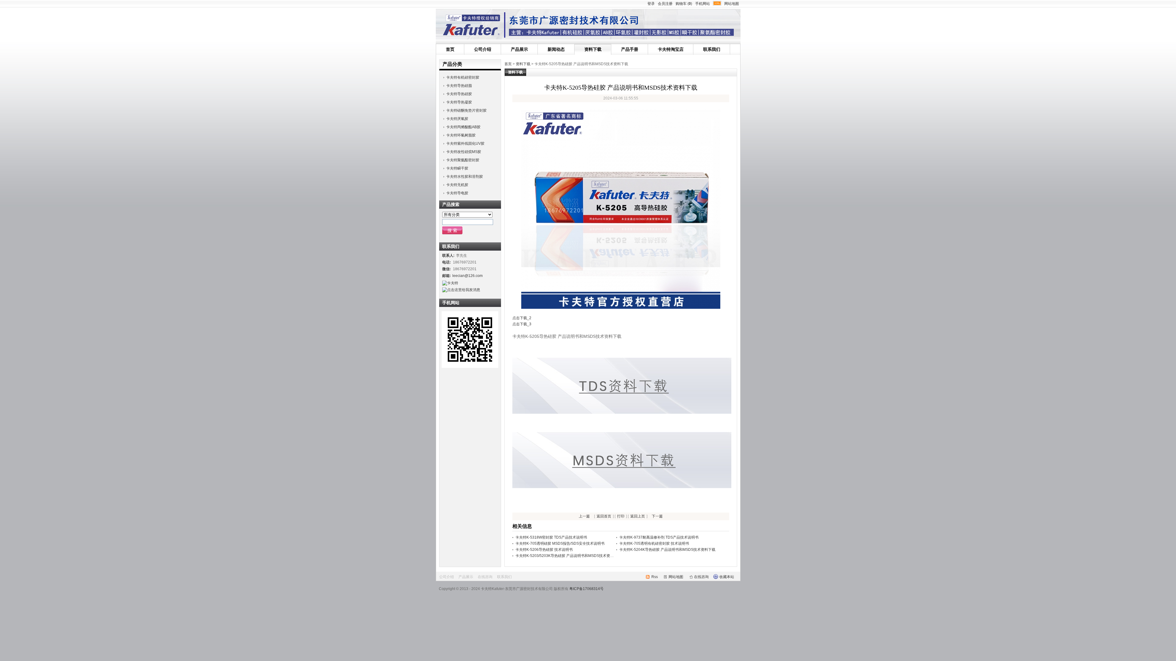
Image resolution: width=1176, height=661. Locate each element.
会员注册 (665, 4)
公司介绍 (482, 49)
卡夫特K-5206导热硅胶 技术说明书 (544, 549)
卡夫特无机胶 (457, 185)
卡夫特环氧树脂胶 (461, 135)
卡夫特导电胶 (457, 193)
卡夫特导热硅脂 (459, 86)
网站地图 (731, 4)
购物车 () (684, 4)
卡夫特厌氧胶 (457, 119)
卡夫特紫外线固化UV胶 (465, 143)
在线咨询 (485, 577)
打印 (620, 516)
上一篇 (584, 516)
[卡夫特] (621, 412)
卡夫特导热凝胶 (459, 102)
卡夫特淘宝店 (671, 49)
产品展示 (519, 49)
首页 (450, 49)
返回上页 (637, 516)
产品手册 (629, 49)
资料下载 (592, 49)
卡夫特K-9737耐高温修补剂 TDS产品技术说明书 (659, 537)
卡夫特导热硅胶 (459, 94)
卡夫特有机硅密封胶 (462, 77)
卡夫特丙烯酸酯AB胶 (463, 127)
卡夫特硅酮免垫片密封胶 (466, 110)
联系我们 (711, 49)
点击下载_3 (521, 324)
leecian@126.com (467, 276)
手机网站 (702, 4)
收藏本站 (726, 577)
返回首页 (604, 516)
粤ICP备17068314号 (586, 589)
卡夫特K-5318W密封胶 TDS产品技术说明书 (551, 537)
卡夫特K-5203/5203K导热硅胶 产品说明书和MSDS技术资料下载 (568, 556)
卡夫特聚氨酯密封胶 (462, 160)
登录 (651, 4)
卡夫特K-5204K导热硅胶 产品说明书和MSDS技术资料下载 (667, 549)
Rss (654, 577)
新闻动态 (556, 49)
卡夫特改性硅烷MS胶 (463, 152)
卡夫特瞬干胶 (457, 168)
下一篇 (657, 516)
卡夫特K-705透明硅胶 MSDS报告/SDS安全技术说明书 (560, 543)
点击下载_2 (521, 318)
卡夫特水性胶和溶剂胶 (464, 176)
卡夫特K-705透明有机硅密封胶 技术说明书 (654, 543)
